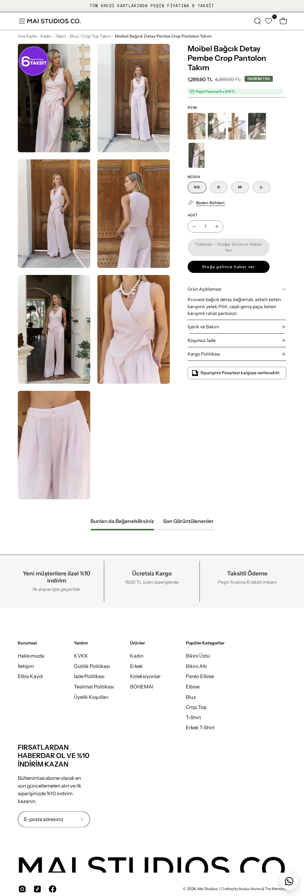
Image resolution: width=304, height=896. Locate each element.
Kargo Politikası (204, 354)
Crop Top (196, 707)
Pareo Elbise (200, 676)
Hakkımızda (31, 656)
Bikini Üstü (198, 656)
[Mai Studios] (54, 21)
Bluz (191, 697)
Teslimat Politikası (94, 686)
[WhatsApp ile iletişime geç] (289, 881)
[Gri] (217, 126)
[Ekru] (237, 126)
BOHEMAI (141, 686)
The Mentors (275, 889)
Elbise (193, 686)
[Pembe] (196, 155)
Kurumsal (27, 643)
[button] (257, 21)
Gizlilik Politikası (92, 666)
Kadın (45, 36)
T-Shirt (193, 717)
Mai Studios (207, 889)
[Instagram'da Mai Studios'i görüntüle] (21, 889)
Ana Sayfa (27, 36)
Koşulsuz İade (202, 340)
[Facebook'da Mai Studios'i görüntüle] (52, 889)
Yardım (81, 643)
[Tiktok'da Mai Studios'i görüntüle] (36, 889)
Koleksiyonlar (145, 676)
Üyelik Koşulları (91, 697)
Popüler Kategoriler (205, 643)
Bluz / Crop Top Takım (90, 36)
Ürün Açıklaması (204, 289)
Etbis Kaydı (30, 676)
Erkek (136, 666)
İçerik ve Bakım (203, 326)
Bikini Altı (196, 666)
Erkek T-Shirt (200, 727)
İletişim (26, 666)
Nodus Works (249, 889)
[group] (152, 6)
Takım (60, 36)
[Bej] (257, 126)
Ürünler (137, 643)
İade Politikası (89, 676)
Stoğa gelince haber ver (228, 267)
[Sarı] (196, 126)
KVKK (81, 656)
